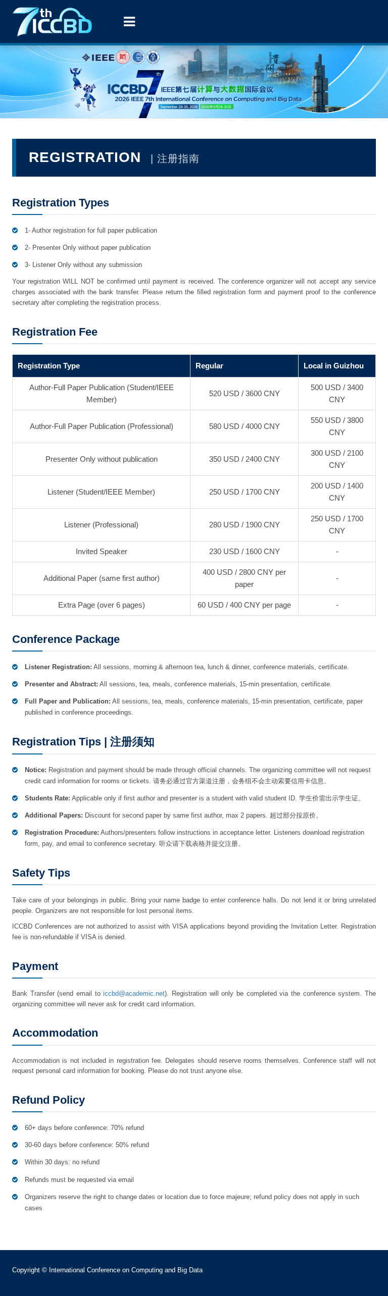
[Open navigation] (129, 21)
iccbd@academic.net (134, 993)
